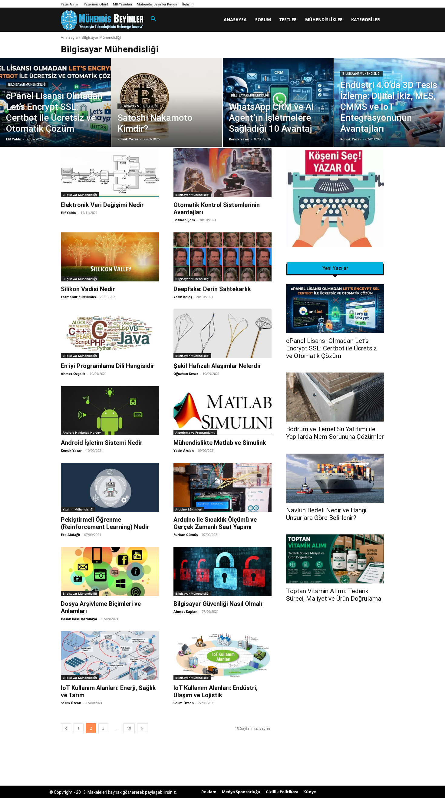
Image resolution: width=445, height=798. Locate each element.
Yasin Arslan (183, 450)
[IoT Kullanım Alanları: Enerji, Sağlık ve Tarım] (110, 655)
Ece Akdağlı (70, 534)
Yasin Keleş (182, 296)
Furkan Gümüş (185, 534)
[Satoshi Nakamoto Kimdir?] (166, 102)
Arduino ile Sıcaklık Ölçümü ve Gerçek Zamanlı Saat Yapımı (215, 523)
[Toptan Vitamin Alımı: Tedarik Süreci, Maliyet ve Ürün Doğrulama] (335, 558)
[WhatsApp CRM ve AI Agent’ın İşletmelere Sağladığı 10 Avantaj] (278, 102)
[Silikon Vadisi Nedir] (110, 256)
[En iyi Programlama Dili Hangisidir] (110, 333)
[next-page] (142, 728)
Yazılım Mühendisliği (78, 509)
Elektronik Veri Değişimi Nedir (102, 205)
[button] (153, 19)
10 (129, 728)
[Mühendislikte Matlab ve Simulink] (222, 410)
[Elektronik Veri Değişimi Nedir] (110, 172)
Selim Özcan (71, 703)
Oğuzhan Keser (185, 373)
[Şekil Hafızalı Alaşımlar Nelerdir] (222, 333)
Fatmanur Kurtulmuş (78, 296)
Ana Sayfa (69, 37)
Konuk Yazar (71, 450)
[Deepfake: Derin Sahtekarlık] (222, 256)
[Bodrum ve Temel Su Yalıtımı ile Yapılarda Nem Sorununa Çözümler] (335, 397)
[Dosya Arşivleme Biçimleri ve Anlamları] (110, 571)
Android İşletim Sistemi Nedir (102, 442)
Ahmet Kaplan (185, 611)
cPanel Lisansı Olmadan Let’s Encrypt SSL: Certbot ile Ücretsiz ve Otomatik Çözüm (331, 348)
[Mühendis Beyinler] (102, 20)
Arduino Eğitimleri (188, 509)
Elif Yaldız (68, 212)
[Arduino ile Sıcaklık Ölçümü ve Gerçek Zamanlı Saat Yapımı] (222, 487)
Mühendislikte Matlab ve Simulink (219, 442)
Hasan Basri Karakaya (79, 618)
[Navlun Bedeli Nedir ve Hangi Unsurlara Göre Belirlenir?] (335, 478)
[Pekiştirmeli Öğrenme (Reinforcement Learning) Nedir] (110, 487)
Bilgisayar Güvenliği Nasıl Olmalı (217, 603)
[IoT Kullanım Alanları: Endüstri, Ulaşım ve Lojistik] (222, 655)
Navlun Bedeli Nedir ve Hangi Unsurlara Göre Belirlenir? (326, 514)
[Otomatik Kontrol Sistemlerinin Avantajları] (222, 172)
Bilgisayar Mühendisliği (27, 84)
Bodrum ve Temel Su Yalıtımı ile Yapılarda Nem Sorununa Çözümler (335, 432)
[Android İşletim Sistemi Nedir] (110, 410)
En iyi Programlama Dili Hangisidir (107, 365)
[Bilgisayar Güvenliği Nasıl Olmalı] (222, 571)
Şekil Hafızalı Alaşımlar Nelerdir (217, 365)
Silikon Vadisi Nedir (88, 289)
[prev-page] (66, 728)
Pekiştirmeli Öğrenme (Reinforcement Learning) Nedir (105, 523)
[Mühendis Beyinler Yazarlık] (335, 199)
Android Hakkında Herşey (82, 432)
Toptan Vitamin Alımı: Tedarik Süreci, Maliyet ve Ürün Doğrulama (333, 594)
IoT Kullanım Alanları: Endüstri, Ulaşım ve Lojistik (215, 691)
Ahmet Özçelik (73, 373)
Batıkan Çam (184, 220)
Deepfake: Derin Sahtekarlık (212, 289)
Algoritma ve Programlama (195, 432)
